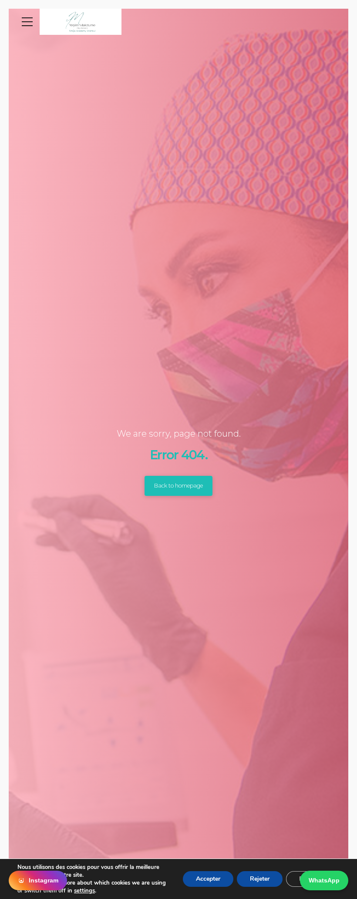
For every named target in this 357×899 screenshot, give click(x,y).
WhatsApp (324, 880)
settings (84, 891)
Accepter (208, 879)
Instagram (43, 880)
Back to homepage (178, 485)
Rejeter (259, 879)
